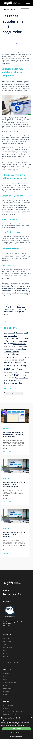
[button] (16, 736)
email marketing (17, 346)
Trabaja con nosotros (9, 682)
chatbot (21, 333)
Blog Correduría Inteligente (13, 8)
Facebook (5, 147)
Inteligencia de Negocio (12, 362)
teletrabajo (18, 380)
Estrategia (6, 349)
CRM (10, 341)
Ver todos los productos (10, 662)
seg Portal (6, 656)
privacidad (15, 372)
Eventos (5, 679)
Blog (4, 676)
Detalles (22, 725)
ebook (25, 341)
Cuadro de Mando (17, 341)
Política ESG (6, 694)
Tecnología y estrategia (8, 380)
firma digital (11, 349)
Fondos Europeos (18, 349)
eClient (5, 653)
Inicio (5, 8)
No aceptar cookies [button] (16, 732)
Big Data (16, 333)
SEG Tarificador (10, 378)
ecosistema (8, 344)
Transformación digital (14, 383)
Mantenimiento (8, 705)
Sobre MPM (6, 673)
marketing (11, 365)
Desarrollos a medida (9, 714)
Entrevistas (24, 346)
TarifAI (26, 378)
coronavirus (14, 338)
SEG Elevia (22, 375)
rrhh (8, 375)
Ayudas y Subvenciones (9, 333)
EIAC (12, 346)
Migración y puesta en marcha (12, 711)
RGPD (5, 375)
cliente (13, 335)
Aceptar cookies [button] (16, 728)
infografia (16, 354)
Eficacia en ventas (19, 344)
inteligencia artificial (16, 360)
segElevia (14, 374)
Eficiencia (7, 346)
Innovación (9, 357)
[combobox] (29, 717)
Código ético (7, 691)
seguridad (20, 378)
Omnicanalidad (8, 372)
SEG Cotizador (7, 647)
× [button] (31, 717)
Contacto (6, 685)
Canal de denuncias (9, 688)
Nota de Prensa (16, 369)
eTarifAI (5, 650)
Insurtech (20, 357)
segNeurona (7, 642)
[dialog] (16, 727)
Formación (6, 708)
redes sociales (8, 81)
